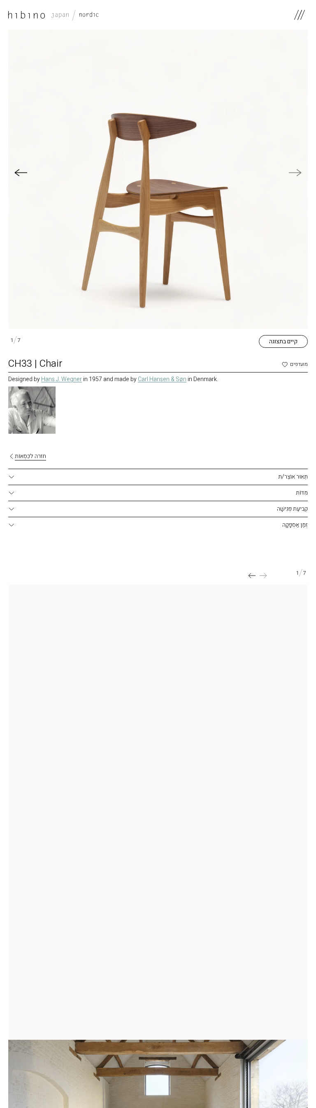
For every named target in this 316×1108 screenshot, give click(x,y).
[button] (20, 172)
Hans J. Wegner (61, 379)
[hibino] (53, 14)
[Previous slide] (263, 576)
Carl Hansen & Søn (162, 379)
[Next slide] (252, 576)
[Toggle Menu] (299, 15)
